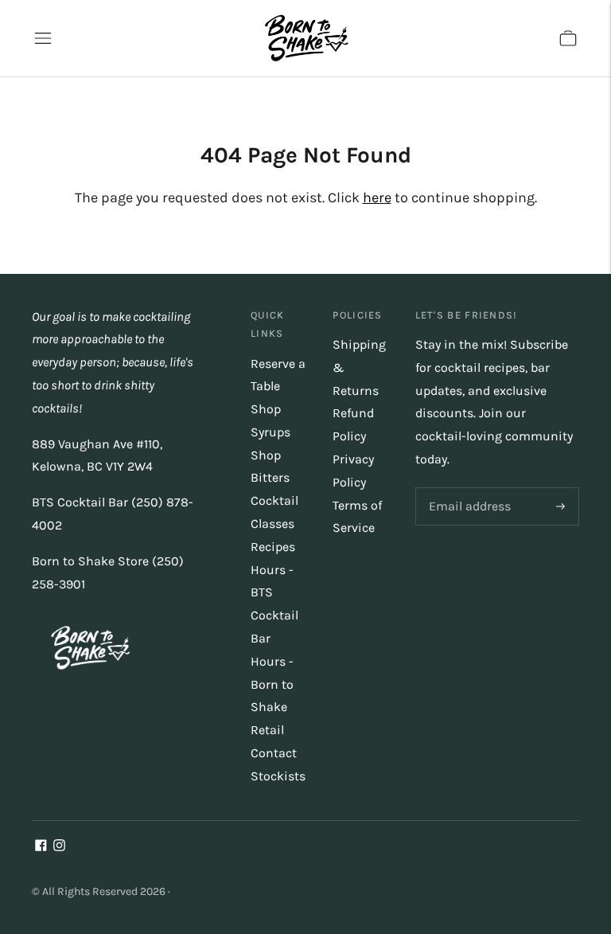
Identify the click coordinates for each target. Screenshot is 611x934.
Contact (274, 752)
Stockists (278, 776)
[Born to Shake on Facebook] (41, 846)
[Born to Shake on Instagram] (59, 846)
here (377, 197)
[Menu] (43, 38)
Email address (467, 488)
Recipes (273, 546)
